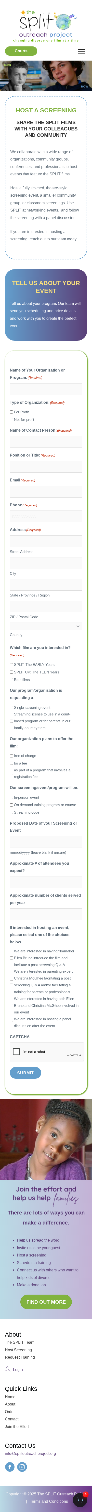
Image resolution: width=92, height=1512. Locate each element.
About (10, 1404)
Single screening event (32, 707)
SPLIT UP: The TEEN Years (36, 672)
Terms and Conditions (49, 1501)
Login (18, 1369)
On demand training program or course (45, 805)
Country (16, 635)
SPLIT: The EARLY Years (34, 664)
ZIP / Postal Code (24, 617)
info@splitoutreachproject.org (30, 1453)
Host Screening (18, 1350)
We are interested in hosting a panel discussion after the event (42, 1022)
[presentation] (47, 1052)
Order (10, 1411)
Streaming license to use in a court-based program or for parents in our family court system (42, 721)
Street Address (22, 552)
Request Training (20, 1357)
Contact (11, 1419)
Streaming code (26, 812)
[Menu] (81, 51)
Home (10, 1397)
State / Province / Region (30, 595)
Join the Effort (17, 1426)
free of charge (25, 756)
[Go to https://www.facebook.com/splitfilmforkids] (10, 1467)
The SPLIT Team (19, 1342)
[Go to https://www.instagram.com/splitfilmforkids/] (22, 1467)
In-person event (26, 797)
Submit (25, 1073)
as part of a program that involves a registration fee (42, 773)
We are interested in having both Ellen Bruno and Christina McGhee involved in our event (46, 1005)
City (13, 573)
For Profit (21, 412)
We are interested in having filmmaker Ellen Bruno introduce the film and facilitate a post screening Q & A (44, 958)
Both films (22, 680)
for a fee (20, 763)
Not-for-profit (24, 419)
